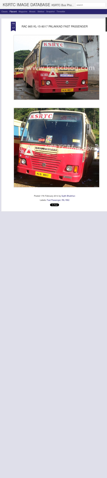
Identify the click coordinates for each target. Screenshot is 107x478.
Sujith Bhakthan (68, 195)
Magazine (23, 11)
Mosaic (32, 11)
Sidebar (40, 11)
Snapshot (50, 11)
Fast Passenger (54, 200)
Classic (4, 11)
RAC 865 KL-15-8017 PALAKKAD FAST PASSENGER (55, 26)
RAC (67, 200)
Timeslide (61, 11)
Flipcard (13, 11)
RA (63, 200)
